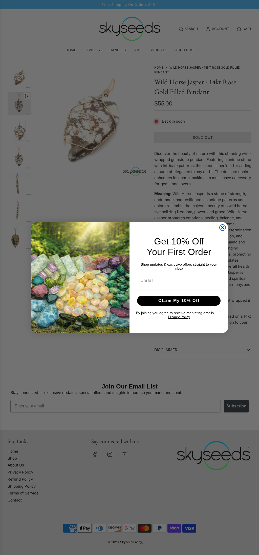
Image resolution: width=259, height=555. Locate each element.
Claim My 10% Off (179, 300)
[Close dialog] (223, 228)
